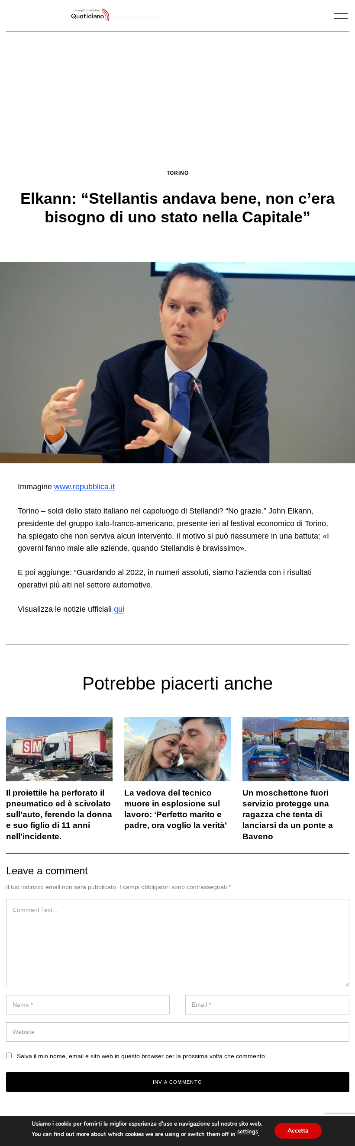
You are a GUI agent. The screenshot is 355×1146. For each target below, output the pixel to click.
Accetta (298, 1131)
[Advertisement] (177, 104)
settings (247, 1132)
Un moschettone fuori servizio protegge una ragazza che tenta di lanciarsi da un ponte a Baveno (287, 814)
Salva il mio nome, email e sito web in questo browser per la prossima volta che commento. (142, 1056)
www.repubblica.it (84, 486)
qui (119, 609)
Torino (178, 173)
